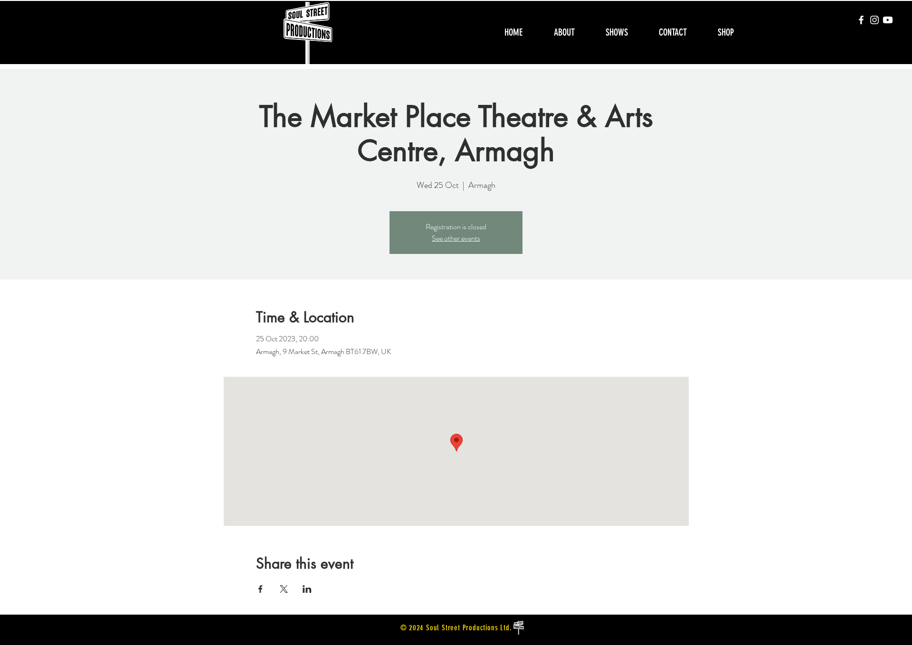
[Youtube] (887, 20)
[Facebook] (861, 20)
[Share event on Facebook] (260, 589)
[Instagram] (874, 20)
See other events (456, 238)
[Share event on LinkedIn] (307, 589)
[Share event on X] (283, 589)
